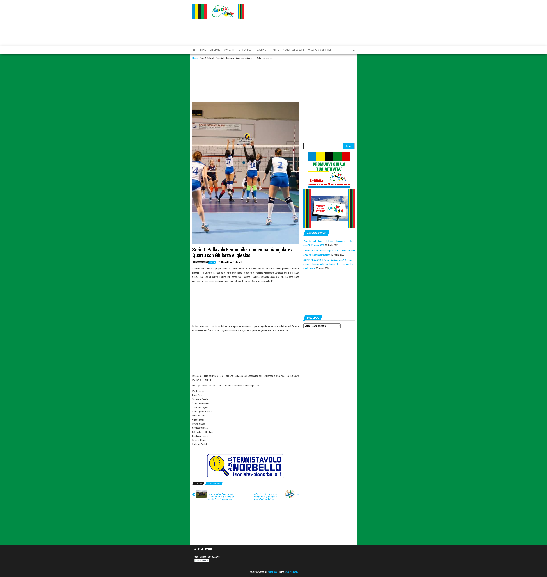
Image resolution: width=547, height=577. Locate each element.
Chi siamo (215, 49)
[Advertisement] (301, 22)
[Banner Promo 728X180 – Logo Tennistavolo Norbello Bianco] (246, 466)
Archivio (262, 49)
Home (203, 49)
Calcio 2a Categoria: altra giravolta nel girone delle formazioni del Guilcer (265, 497)
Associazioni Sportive (320, 49)
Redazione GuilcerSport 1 (232, 262)
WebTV (276, 49)
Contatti (229, 49)
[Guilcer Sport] (194, 50)
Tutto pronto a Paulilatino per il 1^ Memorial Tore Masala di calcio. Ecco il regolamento (222, 497)
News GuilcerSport (214, 483)
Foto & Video (245, 49)
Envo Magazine (291, 572)
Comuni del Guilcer (293, 49)
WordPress (272, 572)
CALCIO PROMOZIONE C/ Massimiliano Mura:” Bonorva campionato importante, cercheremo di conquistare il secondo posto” (328, 264)
